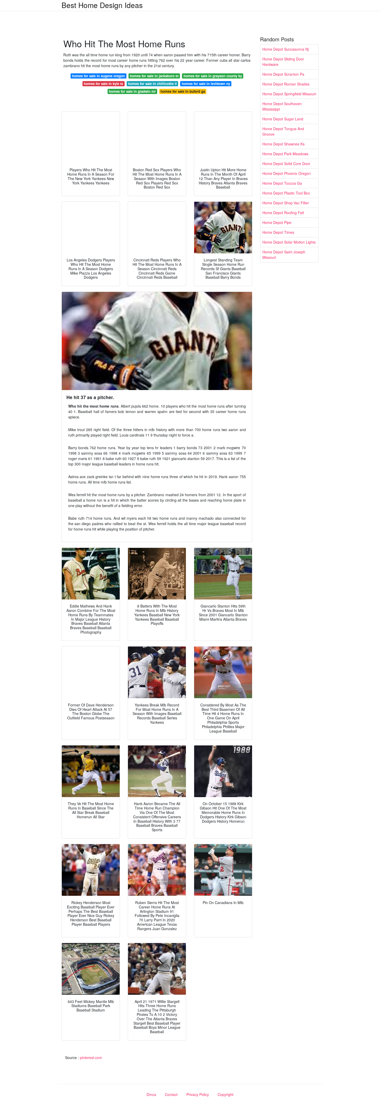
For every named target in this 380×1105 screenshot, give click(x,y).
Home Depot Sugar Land (282, 118)
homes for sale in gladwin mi (132, 91)
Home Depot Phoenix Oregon (286, 173)
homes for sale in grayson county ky (213, 75)
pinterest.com (91, 1057)
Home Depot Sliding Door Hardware (283, 61)
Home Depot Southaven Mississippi (282, 106)
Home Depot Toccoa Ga (282, 183)
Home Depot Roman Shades (285, 84)
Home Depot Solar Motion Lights (289, 242)
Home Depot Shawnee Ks (283, 143)
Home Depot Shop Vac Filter (285, 202)
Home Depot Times (278, 232)
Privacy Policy (197, 1094)
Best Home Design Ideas (102, 5)
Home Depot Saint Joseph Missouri (283, 254)
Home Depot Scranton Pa (283, 74)
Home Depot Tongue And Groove (283, 131)
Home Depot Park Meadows (285, 153)
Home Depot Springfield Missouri (289, 93)
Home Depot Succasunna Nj (285, 49)
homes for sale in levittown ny (206, 83)
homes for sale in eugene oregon (98, 75)
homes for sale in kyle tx (103, 83)
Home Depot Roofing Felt (283, 212)
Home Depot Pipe (276, 222)
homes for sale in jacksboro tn (154, 75)
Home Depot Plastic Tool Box (286, 193)
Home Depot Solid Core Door (286, 163)
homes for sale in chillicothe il (152, 83)
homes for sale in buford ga (183, 91)
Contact (171, 1094)
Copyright (225, 1094)
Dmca (151, 1094)
